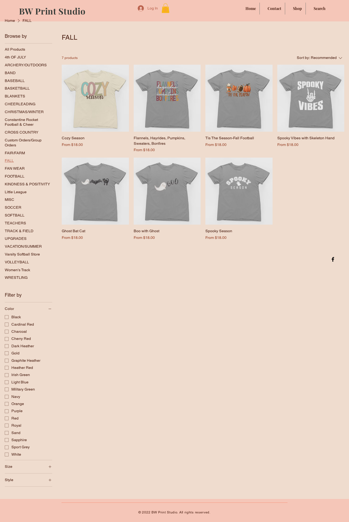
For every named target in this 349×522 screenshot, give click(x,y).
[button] (165, 8)
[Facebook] (333, 259)
